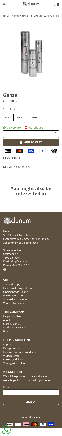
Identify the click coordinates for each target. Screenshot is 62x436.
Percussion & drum (24, 16)
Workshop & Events (14, 327)
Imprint (7, 344)
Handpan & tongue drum (17, 288)
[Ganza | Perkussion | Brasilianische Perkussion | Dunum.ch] (31, 53)
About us (8, 320)
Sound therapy (11, 284)
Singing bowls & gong (15, 291)
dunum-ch (34, 417)
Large (33, 117)
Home (6, 16)
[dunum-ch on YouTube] (4, 270)
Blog (5, 331)
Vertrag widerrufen (14, 363)
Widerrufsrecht (11, 355)
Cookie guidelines (13, 359)
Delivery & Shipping (16, 167)
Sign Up (31, 402)
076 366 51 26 (20, 265)
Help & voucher (12, 316)
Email (7, 387)
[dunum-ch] (31, 4)
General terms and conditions (20, 352)
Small (8, 117)
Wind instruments (13, 303)
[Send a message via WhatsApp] (6, 429)
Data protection (12, 348)
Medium (21, 117)
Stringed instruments (15, 299)
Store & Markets (12, 323)
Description (11, 157)
